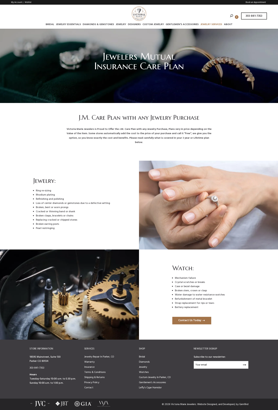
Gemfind (243, 404)
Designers (134, 25)
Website (202, 404)
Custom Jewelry (153, 25)
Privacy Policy (91, 382)
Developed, (229, 404)
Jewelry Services (211, 25)
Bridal (50, 25)
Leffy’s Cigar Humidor (150, 388)
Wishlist (28, 2)
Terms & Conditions (95, 372)
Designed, (212, 404)
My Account (16, 2)
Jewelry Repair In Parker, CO (99, 357)
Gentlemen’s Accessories (182, 25)
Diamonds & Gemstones (98, 25)
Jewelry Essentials (68, 25)
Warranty (89, 362)
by (237, 404)
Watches (144, 372)
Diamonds (144, 362)
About (228, 25)
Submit (244, 364)
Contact (88, 388)
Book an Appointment (256, 2)
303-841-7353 (254, 16)
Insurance (89, 367)
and (220, 404)
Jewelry (121, 25)
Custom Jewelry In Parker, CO (155, 377)
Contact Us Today (189, 320)
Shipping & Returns (94, 377)
